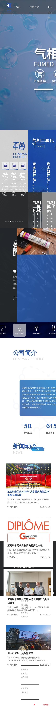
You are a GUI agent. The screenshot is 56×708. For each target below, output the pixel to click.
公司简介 (24, 601)
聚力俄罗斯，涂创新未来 (20, 653)
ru (49, 7)
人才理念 (24, 688)
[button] (3, 354)
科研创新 (24, 663)
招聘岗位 (24, 692)
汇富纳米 (5, 7)
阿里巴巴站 (25, 658)
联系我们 (24, 697)
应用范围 (24, 650)
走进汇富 (34, 7)
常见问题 (24, 654)
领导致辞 (24, 605)
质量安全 (24, 673)
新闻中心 (24, 621)
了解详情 (39, 146)
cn (49, 12)
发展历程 (24, 612)
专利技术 (24, 669)
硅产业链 (24, 677)
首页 (18, 7)
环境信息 (24, 616)
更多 (38, 449)
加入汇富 (24, 681)
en (49, 18)
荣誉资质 (24, 608)
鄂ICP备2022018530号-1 (51, 638)
